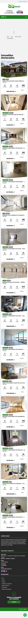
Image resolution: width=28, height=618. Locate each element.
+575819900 (10, 12)
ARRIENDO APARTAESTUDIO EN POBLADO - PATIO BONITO (14, 114)
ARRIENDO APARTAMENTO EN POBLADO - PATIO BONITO (14, 450)
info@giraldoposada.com (6, 568)
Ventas (3, 580)
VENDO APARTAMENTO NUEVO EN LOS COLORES (14, 383)
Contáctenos (4, 587)
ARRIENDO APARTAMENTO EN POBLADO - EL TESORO (14, 148)
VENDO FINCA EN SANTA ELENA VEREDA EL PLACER (14, 81)
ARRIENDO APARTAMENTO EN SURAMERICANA (14, 416)
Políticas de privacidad (6, 589)
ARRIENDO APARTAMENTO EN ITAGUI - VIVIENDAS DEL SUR (14, 248)
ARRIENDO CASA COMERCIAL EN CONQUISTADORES (14, 215)
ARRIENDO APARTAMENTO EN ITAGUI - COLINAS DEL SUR (14, 315)
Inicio (3, 578)
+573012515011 (9, 13)
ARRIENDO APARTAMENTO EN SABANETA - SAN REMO (14, 349)
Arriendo (3, 581)
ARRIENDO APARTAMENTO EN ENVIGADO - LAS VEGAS (14, 181)
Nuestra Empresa (5, 585)
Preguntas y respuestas (7, 583)
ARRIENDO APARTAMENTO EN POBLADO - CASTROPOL (14, 517)
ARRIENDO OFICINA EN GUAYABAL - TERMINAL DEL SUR (14, 282)
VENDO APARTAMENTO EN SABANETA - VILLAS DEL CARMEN (14, 483)
